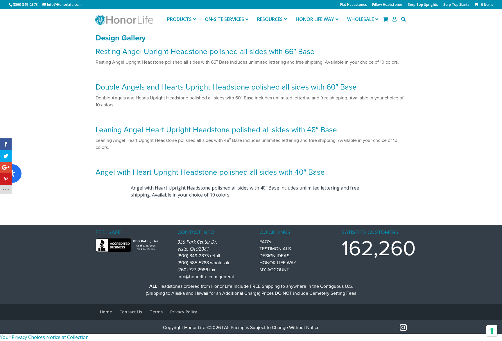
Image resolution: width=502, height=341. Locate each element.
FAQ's (265, 242)
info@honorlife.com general (206, 277)
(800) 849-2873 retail (199, 256)
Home (106, 312)
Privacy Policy (183, 312)
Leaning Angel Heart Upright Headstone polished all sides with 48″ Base (216, 129)
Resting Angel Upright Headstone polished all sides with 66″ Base (205, 51)
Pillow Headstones (387, 5)
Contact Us (130, 312)
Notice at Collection (67, 337)
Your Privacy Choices (22, 337)
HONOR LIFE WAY (277, 263)
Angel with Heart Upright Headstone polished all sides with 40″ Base (210, 172)
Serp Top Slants (456, 5)
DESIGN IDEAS (274, 256)
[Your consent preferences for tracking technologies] (491, 330)
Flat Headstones (353, 5)
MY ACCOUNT (274, 270)
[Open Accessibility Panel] (12, 173)
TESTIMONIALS (275, 249)
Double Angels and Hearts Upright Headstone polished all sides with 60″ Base (226, 87)
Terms (156, 312)
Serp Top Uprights (423, 5)
